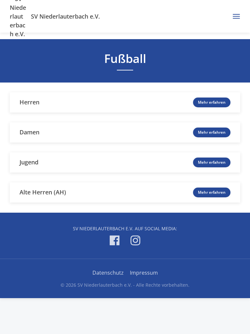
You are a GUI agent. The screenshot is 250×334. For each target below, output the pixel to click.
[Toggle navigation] (234, 16)
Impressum (144, 272)
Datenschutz (108, 272)
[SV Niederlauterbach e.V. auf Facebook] (114, 241)
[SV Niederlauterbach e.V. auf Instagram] (135, 241)
